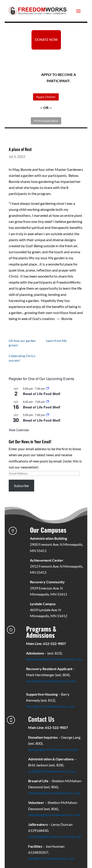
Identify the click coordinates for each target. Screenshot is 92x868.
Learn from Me (56, 341)
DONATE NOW (46, 40)
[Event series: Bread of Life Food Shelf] (47, 388)
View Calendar (19, 430)
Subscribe (21, 485)
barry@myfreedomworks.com (50, 706)
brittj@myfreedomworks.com (51, 771)
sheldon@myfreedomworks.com (54, 793)
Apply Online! (46, 97)
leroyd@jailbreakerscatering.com (54, 836)
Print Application (46, 121)
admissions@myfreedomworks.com (54, 659)
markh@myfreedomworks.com (51, 681)
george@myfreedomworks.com (53, 749)
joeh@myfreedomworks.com (51, 858)
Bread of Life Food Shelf (41, 393)
